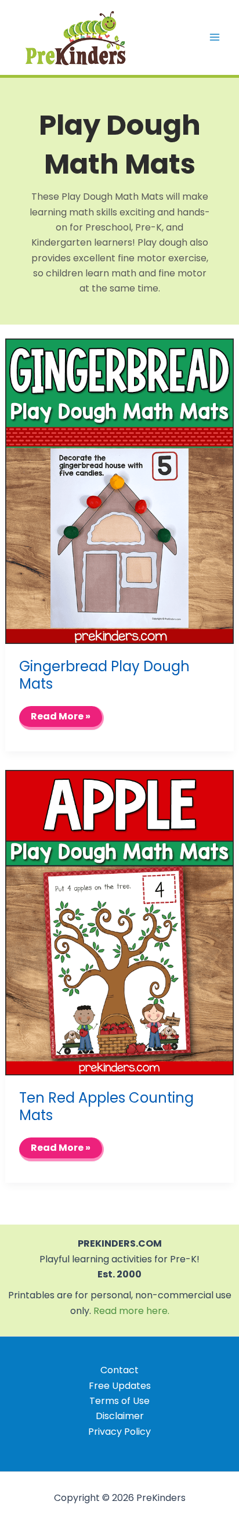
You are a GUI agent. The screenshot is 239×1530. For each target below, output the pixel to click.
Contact (119, 1370)
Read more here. (131, 1310)
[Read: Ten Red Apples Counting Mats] (119, 922)
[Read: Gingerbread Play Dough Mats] (119, 490)
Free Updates (120, 1385)
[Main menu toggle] (214, 37)
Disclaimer (120, 1416)
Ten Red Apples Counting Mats (106, 1106)
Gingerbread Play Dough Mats (104, 675)
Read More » (62, 719)
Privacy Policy (119, 1431)
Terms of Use (119, 1400)
